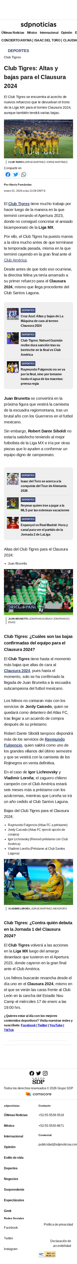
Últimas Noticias (12, 32)
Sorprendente (14, 1189)
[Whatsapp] (24, 174)
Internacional (49, 32)
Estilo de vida (13, 1157)
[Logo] (38, 25)
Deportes (10, 1168)
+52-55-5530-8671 (51, 1125)
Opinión (66, 32)
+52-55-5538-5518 (51, 1115)
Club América (15, 260)
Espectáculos (14, 1200)
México (32, 32)
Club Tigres (12, 57)
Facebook (28, 1025)
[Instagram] (45, 1073)
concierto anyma (16, 40)
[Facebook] (8, 174)
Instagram (10, 1249)
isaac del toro (47, 40)
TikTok (9, 1030)
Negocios (11, 1179)
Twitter (42, 1025)
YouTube (56, 1025)
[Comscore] (38, 1094)
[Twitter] (16, 174)
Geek (7, 1211)
